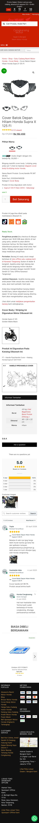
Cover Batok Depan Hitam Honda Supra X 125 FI (23, 536)
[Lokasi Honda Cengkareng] (29, 746)
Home (4, 59)
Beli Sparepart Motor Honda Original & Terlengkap (9, 722)
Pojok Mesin (6, 717)
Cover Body (13, 61)
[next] (35, 656)
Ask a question (19, 445)
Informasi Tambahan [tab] (13, 397)
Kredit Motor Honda (9, 714)
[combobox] (19, 24)
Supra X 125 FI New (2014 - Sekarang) (19, 188)
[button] (3, 45)
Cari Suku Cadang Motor (10, 50)
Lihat (8, 9)
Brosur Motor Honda (9, 700)
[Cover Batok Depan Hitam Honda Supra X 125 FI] (10, 536)
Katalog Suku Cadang (9, 712)
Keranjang (35, 14)
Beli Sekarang (21, 199)
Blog (3, 697)
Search (33, 513)
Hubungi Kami (6, 743)
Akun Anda (26, 14)
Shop (10, 59)
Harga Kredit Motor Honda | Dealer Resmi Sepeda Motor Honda (19, 19)
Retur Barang (6, 750)
